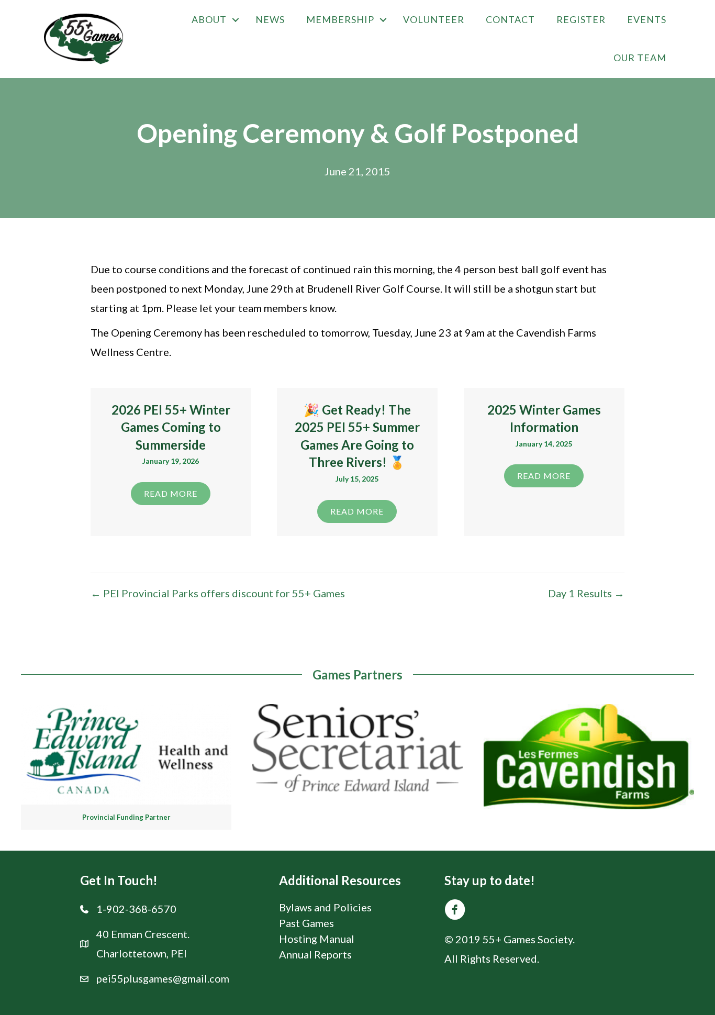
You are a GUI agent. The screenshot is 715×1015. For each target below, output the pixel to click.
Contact (510, 19)
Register (581, 19)
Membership (340, 19)
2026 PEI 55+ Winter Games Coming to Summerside (170, 427)
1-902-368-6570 (136, 908)
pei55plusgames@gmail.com (162, 978)
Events (646, 19)
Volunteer (433, 19)
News (270, 19)
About (209, 19)
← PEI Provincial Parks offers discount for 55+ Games (218, 593)
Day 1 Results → (586, 593)
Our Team (639, 57)
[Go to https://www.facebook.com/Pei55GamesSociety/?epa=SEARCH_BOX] (454, 911)
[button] (235, 20)
